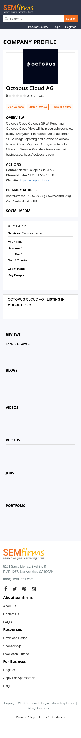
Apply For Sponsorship (19, 678)
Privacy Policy (25, 717)
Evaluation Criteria (16, 654)
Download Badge (15, 638)
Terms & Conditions (51, 717)
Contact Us (11, 614)
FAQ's (7, 622)
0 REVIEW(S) (36, 95)
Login (56, 27)
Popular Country (38, 27)
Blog (6, 686)
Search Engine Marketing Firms (52, 703)
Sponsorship (12, 646)
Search (71, 18)
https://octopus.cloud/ (34, 180)
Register (70, 27)
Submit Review (38, 107)
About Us (9, 606)
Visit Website (16, 107)
